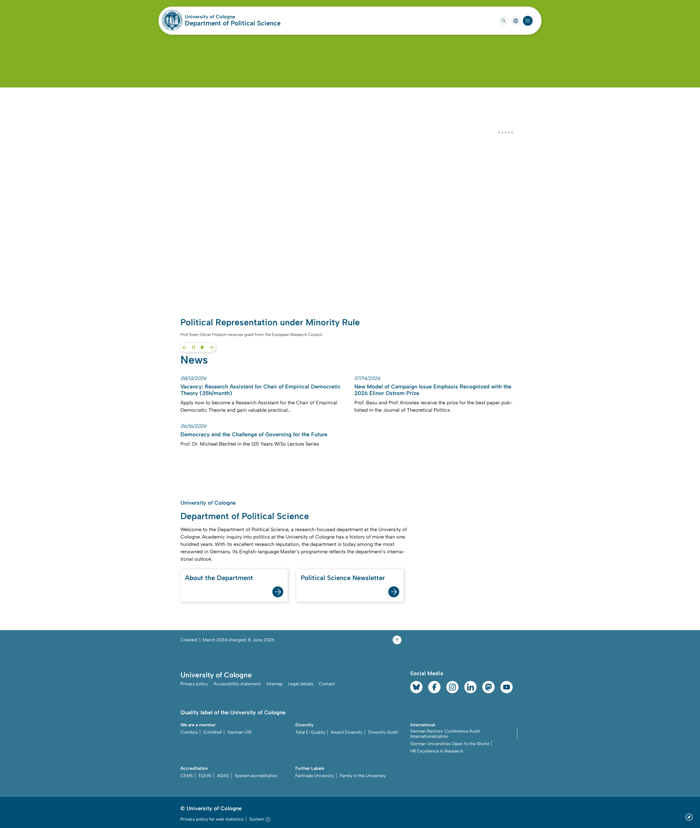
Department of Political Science (233, 23)
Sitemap (274, 683)
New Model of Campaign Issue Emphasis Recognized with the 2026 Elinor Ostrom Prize (432, 389)
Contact (327, 683)
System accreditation (256, 775)
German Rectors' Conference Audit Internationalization (445, 733)
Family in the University (363, 775)
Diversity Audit (383, 732)
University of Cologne (231, 16)
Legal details (300, 683)
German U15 (240, 732)
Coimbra (189, 732)
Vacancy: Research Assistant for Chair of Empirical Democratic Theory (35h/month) (260, 389)
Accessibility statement (237, 683)
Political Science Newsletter (343, 578)
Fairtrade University (314, 775)
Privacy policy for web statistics (212, 819)
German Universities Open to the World (449, 743)
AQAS (223, 775)
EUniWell (212, 732)
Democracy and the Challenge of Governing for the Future (253, 434)
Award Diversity (347, 732)
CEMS (186, 775)
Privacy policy (194, 683)
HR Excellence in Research (436, 751)
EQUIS (205, 775)
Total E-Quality (310, 732)
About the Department (219, 578)
